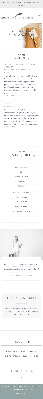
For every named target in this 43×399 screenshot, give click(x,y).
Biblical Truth (21, 167)
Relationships (9, 72)
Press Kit (16, 356)
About (15, 351)
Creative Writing (21, 177)
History (21, 181)
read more (9, 96)
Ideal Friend (25, 69)
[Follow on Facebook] (11, 371)
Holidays (21, 186)
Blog (25, 356)
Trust (8, 103)
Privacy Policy (21, 393)
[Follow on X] (21, 371)
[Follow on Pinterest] (26, 371)
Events (8, 356)
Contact (34, 356)
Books (21, 172)
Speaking (33, 351)
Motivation (21, 202)
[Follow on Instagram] (16, 371)
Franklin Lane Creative (25, 390)
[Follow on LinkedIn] (32, 371)
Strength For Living (21, 211)
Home (8, 351)
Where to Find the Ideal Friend (19, 65)
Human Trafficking (12, 69)
